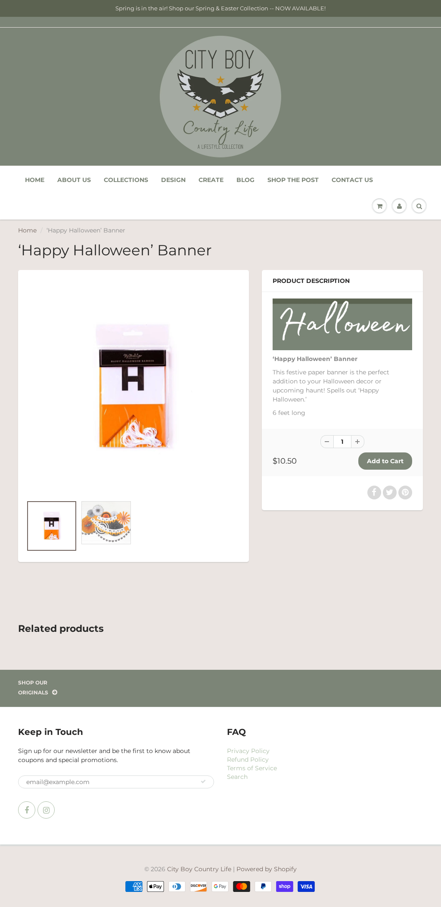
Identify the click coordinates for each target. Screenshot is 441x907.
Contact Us (352, 180)
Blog (245, 180)
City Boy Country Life (199, 869)
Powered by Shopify (266, 869)
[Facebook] (26, 810)
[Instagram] (46, 810)
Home (34, 180)
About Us (74, 180)
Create (211, 180)
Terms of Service (252, 768)
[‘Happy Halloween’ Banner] (133, 388)
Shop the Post (293, 180)
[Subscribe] (203, 781)
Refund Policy (248, 759)
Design (173, 180)
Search (237, 777)
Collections (126, 180)
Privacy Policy (248, 751)
